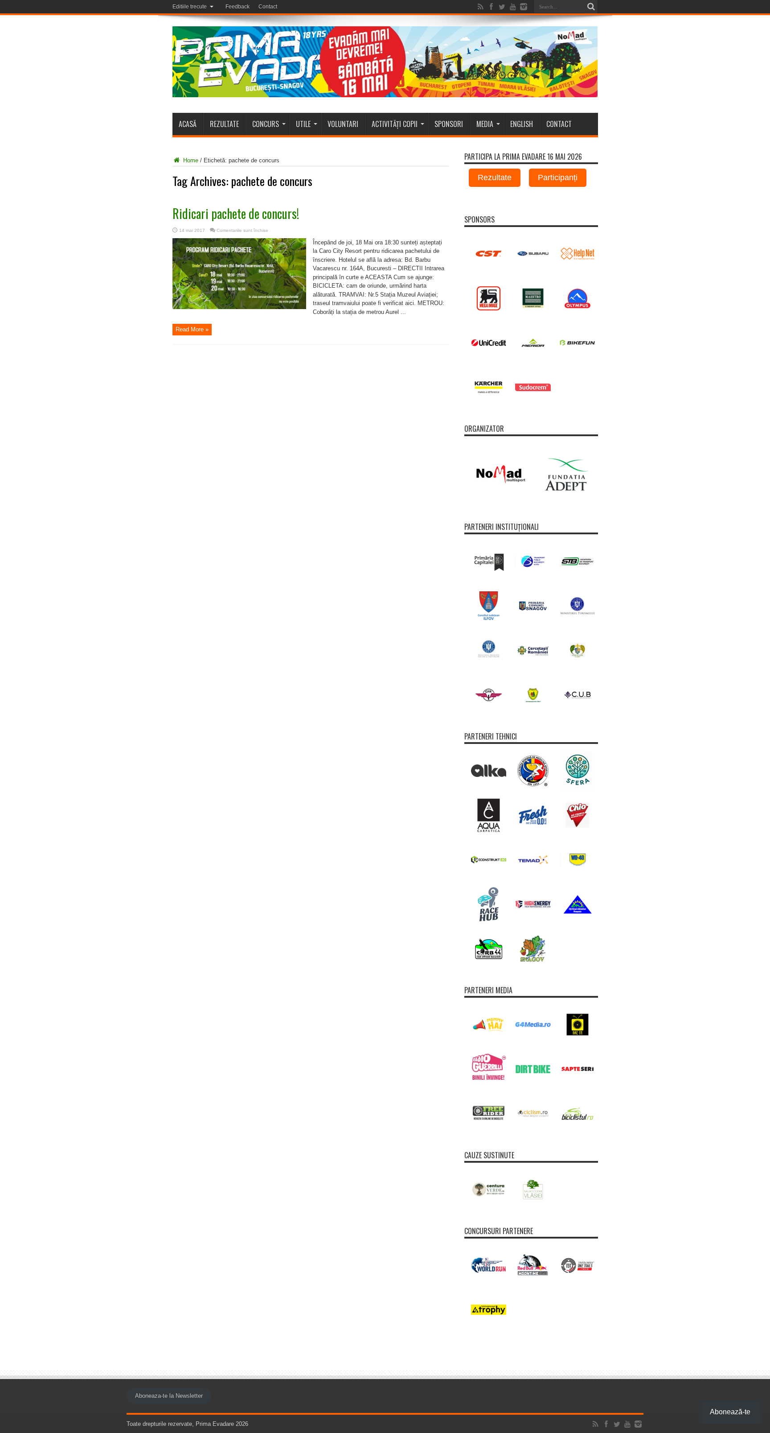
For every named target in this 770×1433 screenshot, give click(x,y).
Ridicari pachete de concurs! (235, 213)
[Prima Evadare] (385, 90)
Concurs (265, 124)
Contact (267, 7)
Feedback (237, 7)
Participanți (558, 177)
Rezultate (224, 124)
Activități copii (395, 124)
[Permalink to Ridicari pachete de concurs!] (239, 307)
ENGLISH (521, 124)
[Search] (591, 6)
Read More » (192, 329)
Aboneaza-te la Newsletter (169, 1395)
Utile (303, 124)
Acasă (188, 124)
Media (484, 124)
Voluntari (343, 124)
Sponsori (448, 124)
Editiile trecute (189, 7)
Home (189, 160)
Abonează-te (730, 1412)
